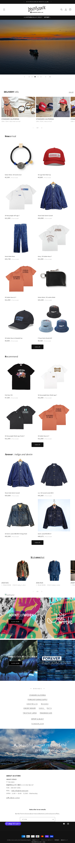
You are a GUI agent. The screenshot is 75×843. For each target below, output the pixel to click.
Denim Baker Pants (10, 256)
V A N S (42, 708)
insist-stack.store (15, 840)
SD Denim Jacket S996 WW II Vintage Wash (16, 534)
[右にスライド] (42, 128)
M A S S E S (44, 704)
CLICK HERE (15, 621)
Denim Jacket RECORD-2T (44, 534)
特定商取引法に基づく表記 (38, 842)
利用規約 (57, 840)
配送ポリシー (64, 840)
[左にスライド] (33, 128)
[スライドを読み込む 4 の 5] (38, 76)
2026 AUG (4, 583)
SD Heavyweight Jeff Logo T (12, 215)
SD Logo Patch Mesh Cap (44, 175)
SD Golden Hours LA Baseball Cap (13, 338)
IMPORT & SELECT (37, 719)
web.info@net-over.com (19, 791)
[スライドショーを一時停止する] (50, 77)
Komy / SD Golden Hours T (45, 256)
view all (71, 92)
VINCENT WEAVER (29, 708)
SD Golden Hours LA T (10, 297)
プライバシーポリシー (47, 840)
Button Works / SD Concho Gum (13, 175)
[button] (4, 9)
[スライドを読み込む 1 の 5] (29, 76)
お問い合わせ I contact (13, 798)
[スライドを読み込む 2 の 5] (32, 76)
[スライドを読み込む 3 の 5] (35, 76)
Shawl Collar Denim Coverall (45, 215)
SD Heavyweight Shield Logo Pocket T (15, 436)
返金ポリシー (35, 840)
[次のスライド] (46, 77)
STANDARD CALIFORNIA (10, 119)
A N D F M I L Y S (32, 704)
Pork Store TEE (9, 395)
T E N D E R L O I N (37, 724)
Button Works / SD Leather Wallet (46, 297)
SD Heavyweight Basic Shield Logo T (47, 395)
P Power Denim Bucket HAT (45, 338)
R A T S (49, 708)
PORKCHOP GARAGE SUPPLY (37, 699)
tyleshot (37, 557)
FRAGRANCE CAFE (46, 713)
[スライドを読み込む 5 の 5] (40, 76)
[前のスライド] (24, 77)
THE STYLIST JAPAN (30, 713)
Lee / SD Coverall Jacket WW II (46, 493)
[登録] (53, 819)
